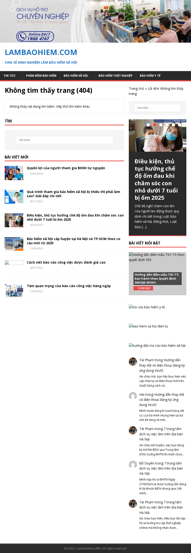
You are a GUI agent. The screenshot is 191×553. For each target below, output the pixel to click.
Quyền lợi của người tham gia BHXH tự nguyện (66, 168)
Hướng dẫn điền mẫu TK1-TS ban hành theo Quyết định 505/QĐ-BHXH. (157, 278)
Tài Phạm (146, 360)
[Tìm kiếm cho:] (64, 140)
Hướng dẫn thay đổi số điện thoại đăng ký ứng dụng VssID (162, 365)
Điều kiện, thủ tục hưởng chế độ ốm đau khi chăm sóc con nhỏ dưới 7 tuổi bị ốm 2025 (75, 217)
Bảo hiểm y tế (150, 76)
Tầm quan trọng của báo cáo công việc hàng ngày (69, 286)
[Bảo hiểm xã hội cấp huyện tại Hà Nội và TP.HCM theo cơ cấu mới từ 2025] (14, 248)
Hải (141, 394)
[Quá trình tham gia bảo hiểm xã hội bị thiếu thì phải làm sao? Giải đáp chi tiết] (14, 201)
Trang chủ (136, 88)
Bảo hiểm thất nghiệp (116, 76)
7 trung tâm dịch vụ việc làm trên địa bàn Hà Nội (161, 433)
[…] (144, 227)
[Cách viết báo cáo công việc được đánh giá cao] (14, 271)
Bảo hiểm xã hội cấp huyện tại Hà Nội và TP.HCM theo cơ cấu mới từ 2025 (73, 241)
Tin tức (9, 76)
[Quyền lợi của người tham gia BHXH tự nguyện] (14, 177)
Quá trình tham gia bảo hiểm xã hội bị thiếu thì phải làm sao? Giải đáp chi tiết (73, 193)
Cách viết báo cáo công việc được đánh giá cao (66, 262)
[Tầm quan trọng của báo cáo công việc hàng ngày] (14, 295)
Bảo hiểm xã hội (76, 76)
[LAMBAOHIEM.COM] (95, 40)
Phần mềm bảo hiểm (41, 76)
